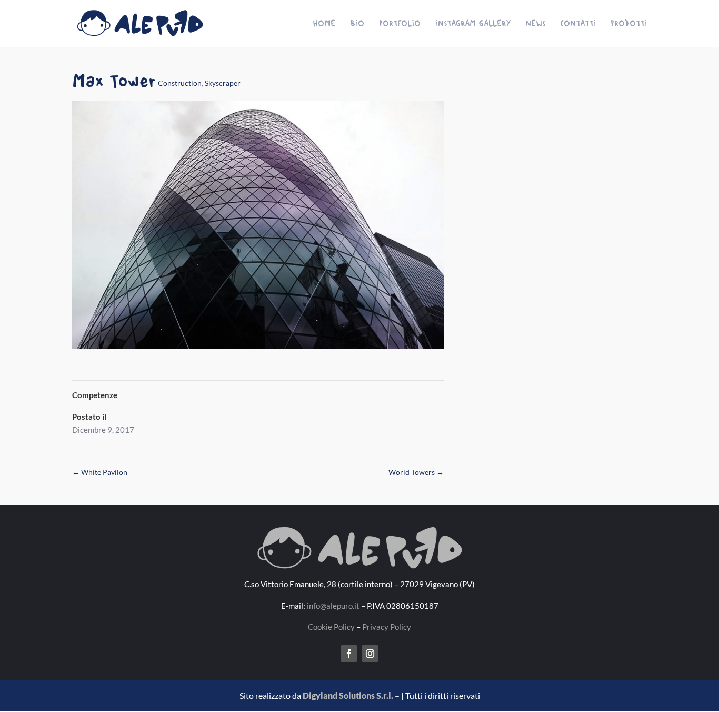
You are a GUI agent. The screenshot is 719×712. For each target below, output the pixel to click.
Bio (357, 23)
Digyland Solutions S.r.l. (348, 695)
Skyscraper (223, 82)
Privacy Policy (386, 626)
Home (324, 23)
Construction (180, 82)
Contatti (578, 23)
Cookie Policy (331, 626)
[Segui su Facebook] (349, 653)
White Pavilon (99, 472)
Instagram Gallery (473, 23)
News (535, 23)
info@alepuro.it (333, 605)
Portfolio (400, 23)
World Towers (416, 472)
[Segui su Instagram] (370, 653)
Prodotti (629, 23)
